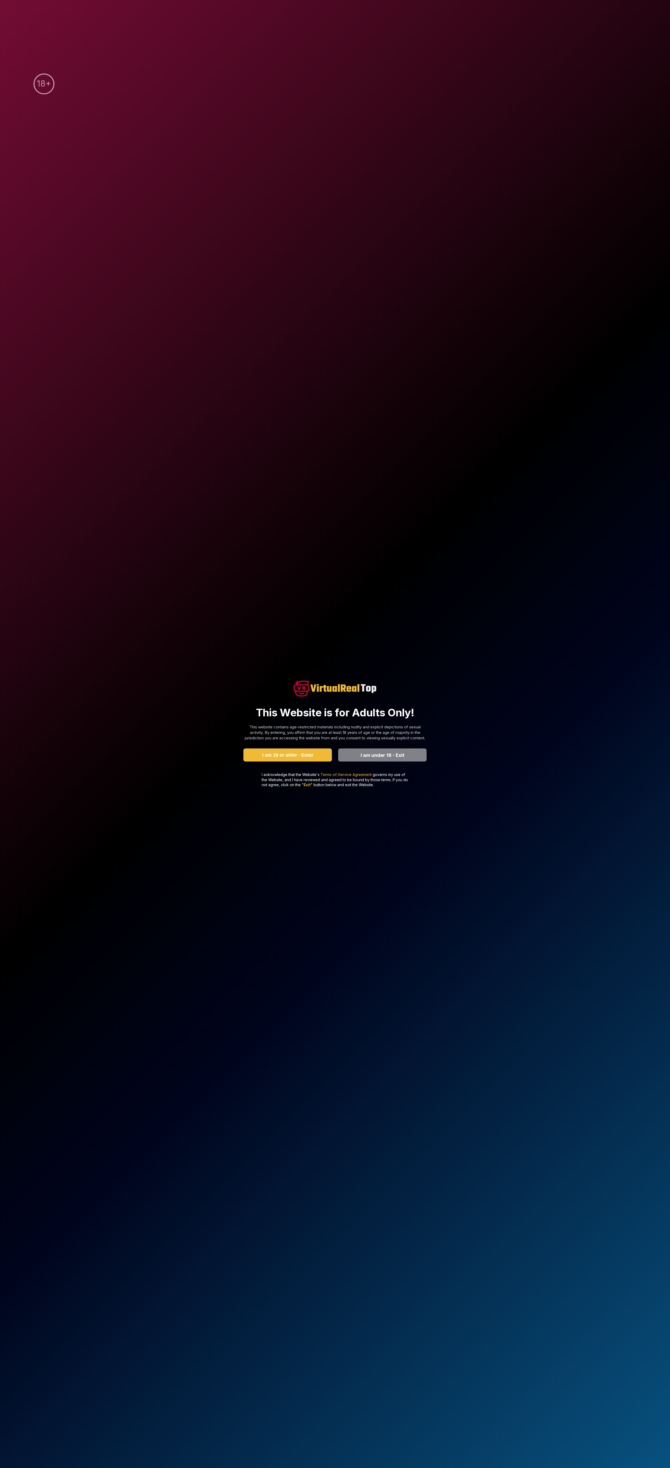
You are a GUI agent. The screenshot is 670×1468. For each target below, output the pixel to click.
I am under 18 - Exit (382, 755)
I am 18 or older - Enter (287, 754)
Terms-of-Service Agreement (347, 774)
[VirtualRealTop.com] (335, 689)
